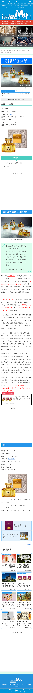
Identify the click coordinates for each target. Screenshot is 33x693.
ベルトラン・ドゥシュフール (9, 96)
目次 (14, 157)
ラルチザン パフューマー (9, 91)
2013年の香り (21, 91)
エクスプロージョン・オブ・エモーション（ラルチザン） (16, 93)
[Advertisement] (16, 192)
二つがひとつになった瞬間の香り (13, 163)
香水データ (7, 166)
